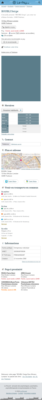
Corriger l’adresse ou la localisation (30, 169)
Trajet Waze (12, 181)
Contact (20, 393)
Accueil (2, 2)
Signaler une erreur (7, 134)
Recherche (39, 2)
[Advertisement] (21, 78)
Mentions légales (11, 393)
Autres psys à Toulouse (9, 52)
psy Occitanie (27, 376)
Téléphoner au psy (16, 144)
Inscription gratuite (30, 393)
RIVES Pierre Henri (8, 273)
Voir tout (4, 224)
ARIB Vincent (26, 273)
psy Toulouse (5, 379)
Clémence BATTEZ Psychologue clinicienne (30, 283)
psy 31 (35, 376)
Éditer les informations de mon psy (31, 261)
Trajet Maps (33, 181)
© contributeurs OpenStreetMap (31, 154)
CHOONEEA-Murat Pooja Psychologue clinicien (10, 283)
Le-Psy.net (23, 391)
